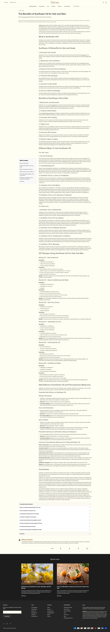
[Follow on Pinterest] (10, 623)
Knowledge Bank (50, 612)
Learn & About (67, 6)
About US (6, 2)
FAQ (65, 612)
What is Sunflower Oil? (24, 163)
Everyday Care (34, 616)
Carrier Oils (33, 611)
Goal (48, 6)
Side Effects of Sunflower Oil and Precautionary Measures (26, 178)
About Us (49, 609)
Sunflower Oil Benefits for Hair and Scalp (26, 166)
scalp (77, 86)
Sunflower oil (42, 25)
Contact (49, 616)
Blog (65, 616)
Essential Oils (34, 609)
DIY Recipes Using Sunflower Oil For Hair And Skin (27, 174)
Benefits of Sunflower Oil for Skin (26, 169)
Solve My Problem (32, 6)
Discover (59, 6)
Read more (23, 595)
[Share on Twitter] (69, 548)
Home (48, 607)
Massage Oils (34, 612)
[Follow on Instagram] (7, 623)
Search (48, 614)
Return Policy (66, 609)
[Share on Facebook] (60, 548)
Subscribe (7, 616)
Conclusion (22, 181)
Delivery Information (68, 607)
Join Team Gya (50, 611)
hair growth (84, 55)
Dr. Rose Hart (25, 17)
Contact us (66, 614)
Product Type (41, 6)
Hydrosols (33, 614)
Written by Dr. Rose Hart (27, 539)
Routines (53, 6)
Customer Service (13, 2)
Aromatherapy (34, 607)
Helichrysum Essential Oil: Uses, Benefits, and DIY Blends (36, 587)
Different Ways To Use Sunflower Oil (27, 171)
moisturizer (54, 105)
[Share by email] (87, 548)
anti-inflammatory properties (47, 113)
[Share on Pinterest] (78, 548)
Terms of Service (67, 611)
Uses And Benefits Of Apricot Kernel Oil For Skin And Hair (73, 587)
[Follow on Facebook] (3, 623)
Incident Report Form (68, 618)
